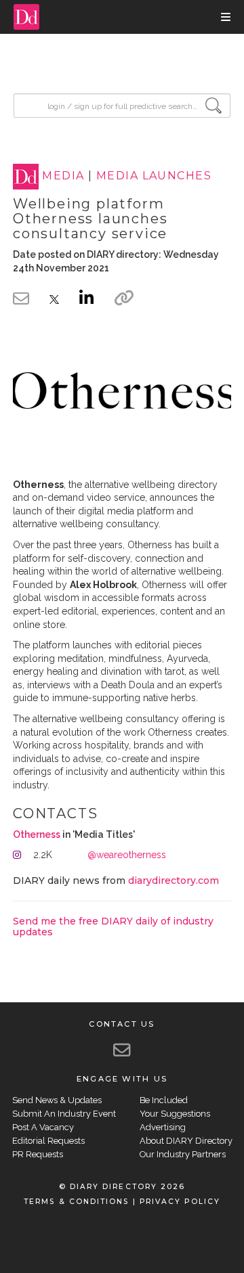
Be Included (164, 1100)
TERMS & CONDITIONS (76, 1201)
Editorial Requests (48, 1141)
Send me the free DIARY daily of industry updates (113, 926)
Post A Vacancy (43, 1127)
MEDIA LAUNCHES (153, 176)
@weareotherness (126, 854)
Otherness (36, 834)
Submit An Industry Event (64, 1114)
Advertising (163, 1127)
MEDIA (63, 176)
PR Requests (37, 1154)
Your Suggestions (175, 1114)
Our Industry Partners (183, 1154)
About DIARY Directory (186, 1141)
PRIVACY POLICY (180, 1201)
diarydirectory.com (173, 880)
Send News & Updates (57, 1100)
